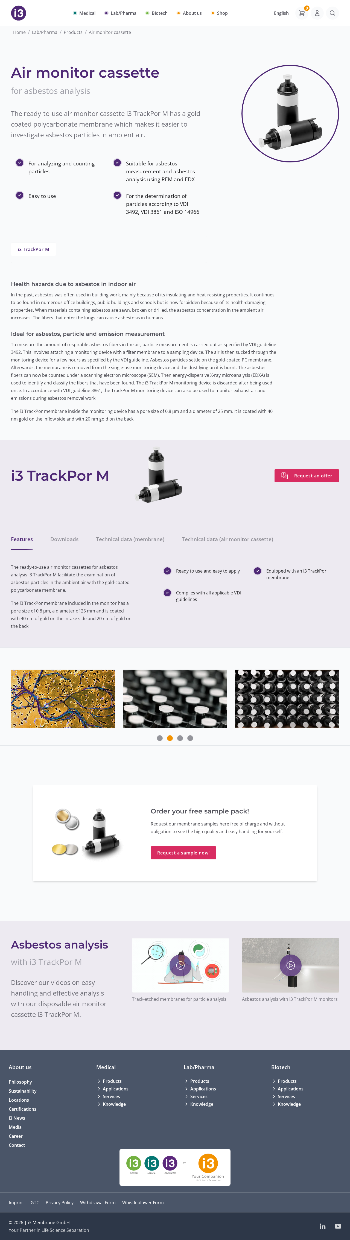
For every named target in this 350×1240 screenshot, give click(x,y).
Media (15, 1127)
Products (73, 32)
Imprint (16, 1203)
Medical (106, 1067)
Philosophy (20, 1082)
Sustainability (23, 1091)
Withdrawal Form (98, 1203)
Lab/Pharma (44, 32)
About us (20, 1067)
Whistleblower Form (143, 1203)
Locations (19, 1100)
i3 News (17, 1118)
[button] (160, 738)
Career (16, 1136)
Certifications (22, 1109)
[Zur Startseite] (18, 13)
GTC (35, 1203)
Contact (17, 1145)
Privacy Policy (60, 1203)
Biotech (280, 1067)
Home (19, 32)
